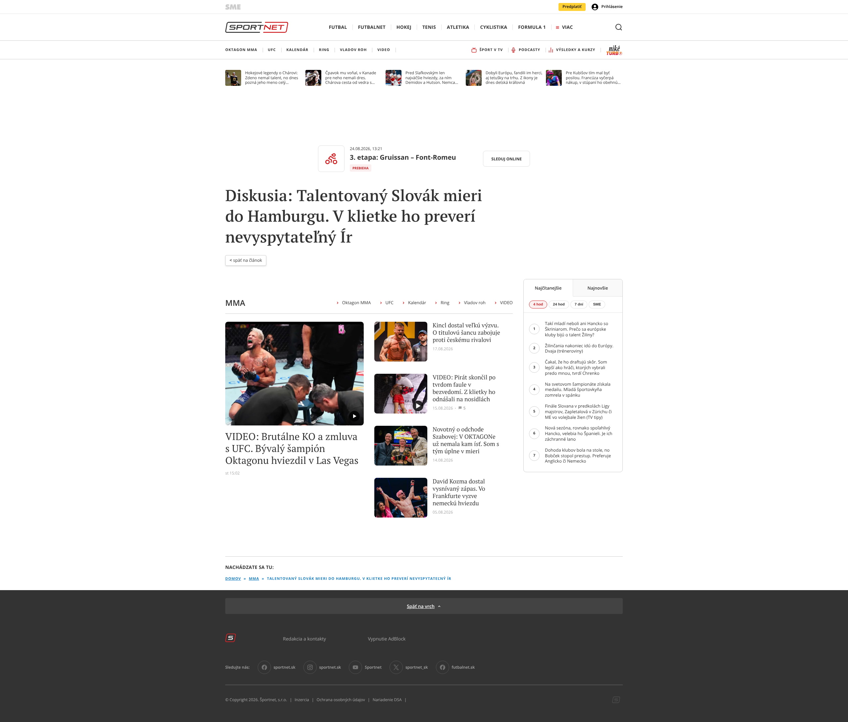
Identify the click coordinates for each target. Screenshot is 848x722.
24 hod (558, 304)
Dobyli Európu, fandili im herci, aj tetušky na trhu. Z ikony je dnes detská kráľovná (514, 78)
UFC (390, 302)
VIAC (567, 27)
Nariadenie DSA (387, 699)
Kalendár (417, 302)
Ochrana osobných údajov (341, 699)
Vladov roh (475, 302)
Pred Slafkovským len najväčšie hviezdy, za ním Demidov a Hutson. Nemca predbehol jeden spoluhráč (430, 78)
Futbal (338, 27)
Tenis (429, 27)
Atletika (458, 27)
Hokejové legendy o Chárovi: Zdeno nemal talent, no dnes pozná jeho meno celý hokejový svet (271, 78)
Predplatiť (572, 6)
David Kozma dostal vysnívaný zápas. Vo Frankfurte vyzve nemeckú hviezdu (459, 492)
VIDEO (506, 302)
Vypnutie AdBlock (387, 639)
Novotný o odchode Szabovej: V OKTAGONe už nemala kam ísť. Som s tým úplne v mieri (466, 440)
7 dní (579, 304)
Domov (233, 578)
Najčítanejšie (548, 288)
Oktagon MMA (356, 302)
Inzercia (301, 699)
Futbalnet (372, 27)
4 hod (538, 304)
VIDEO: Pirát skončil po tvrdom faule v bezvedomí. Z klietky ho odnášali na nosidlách (464, 388)
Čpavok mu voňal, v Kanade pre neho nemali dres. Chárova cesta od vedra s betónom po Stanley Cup (350, 78)
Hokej (404, 27)
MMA (254, 578)
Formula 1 (532, 27)
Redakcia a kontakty (304, 639)
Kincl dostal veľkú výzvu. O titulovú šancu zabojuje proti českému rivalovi (466, 333)
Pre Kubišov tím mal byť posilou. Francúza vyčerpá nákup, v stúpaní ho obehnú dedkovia (591, 78)
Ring (445, 302)
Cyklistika (493, 27)
